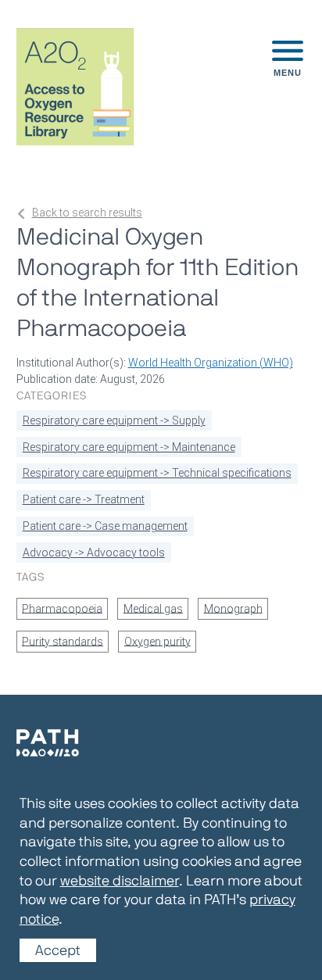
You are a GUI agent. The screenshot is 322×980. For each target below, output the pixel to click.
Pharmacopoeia (62, 608)
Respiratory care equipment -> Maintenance (129, 447)
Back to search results (87, 212)
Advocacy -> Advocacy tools (94, 552)
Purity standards (62, 641)
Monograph (233, 608)
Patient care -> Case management (105, 526)
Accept (57, 950)
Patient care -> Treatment (84, 499)
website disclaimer (119, 880)
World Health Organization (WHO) (210, 362)
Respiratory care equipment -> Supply (114, 420)
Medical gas (153, 608)
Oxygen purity (157, 641)
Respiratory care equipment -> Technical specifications (157, 473)
